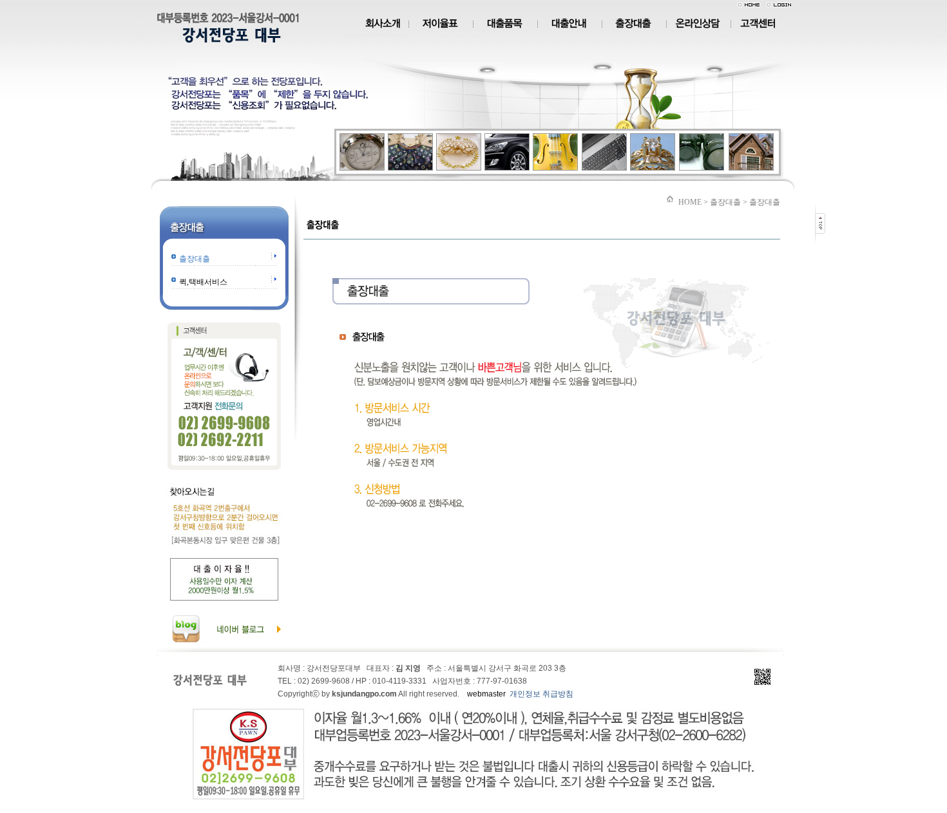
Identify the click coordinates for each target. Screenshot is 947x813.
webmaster (486, 693)
